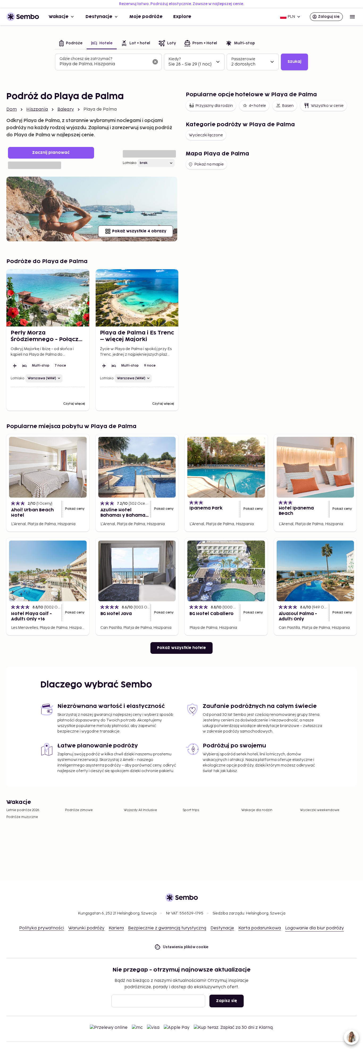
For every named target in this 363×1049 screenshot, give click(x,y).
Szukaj (294, 61)
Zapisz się (226, 1001)
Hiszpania (37, 109)
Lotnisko (130, 163)
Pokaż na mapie (209, 164)
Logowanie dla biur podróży (314, 928)
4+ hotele (257, 105)
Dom (11, 109)
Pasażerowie (243, 59)
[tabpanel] (181, 62)
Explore (182, 17)
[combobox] (104, 64)
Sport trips (191, 810)
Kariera (116, 928)
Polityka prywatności (41, 928)
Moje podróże (146, 17)
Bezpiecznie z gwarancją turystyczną (167, 928)
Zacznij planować (51, 152)
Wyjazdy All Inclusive (140, 810)
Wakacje (59, 17)
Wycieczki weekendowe (319, 810)
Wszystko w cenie (327, 105)
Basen (288, 105)
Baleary (65, 109)
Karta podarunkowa (259, 928)
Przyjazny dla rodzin (214, 105)
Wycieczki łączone (206, 135)
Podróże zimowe (79, 810)
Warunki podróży (86, 928)
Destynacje (99, 17)
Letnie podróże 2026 (22, 810)
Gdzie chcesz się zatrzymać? (86, 58)
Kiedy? (174, 59)
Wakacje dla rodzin (256, 810)
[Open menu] (352, 16)
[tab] (71, 43)
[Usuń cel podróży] (155, 62)
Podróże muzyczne (22, 817)
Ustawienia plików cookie (186, 947)
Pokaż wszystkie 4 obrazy (139, 231)
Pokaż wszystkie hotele (181, 648)
